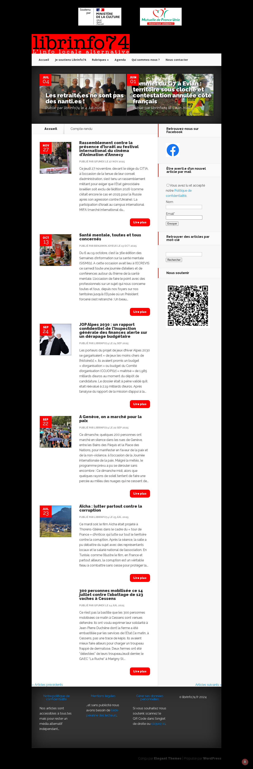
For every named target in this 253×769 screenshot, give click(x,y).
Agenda (120, 60)
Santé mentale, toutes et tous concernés (110, 237)
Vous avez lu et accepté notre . (185, 191)
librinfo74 (72, 108)
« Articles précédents (47, 685)
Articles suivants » (208, 685)
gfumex (99, 161)
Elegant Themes (167, 758)
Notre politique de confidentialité (56, 697)
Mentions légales (103, 696)
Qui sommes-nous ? (146, 60)
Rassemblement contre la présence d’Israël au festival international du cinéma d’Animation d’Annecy (109, 148)
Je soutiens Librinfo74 (70, 60)
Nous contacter (177, 60)
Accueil (44, 60)
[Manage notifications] (245, 762)
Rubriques (99, 60)
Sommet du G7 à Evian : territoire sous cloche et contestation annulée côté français (172, 92)
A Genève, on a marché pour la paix (110, 418)
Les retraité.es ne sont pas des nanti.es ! (84, 98)
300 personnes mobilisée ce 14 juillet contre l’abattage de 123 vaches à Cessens (111, 594)
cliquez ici (158, 724)
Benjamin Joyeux (105, 246)
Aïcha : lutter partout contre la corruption (110, 508)
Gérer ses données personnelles (149, 697)
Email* (170, 214)
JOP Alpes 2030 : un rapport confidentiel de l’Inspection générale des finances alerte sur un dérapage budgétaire (113, 330)
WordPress (212, 758)
